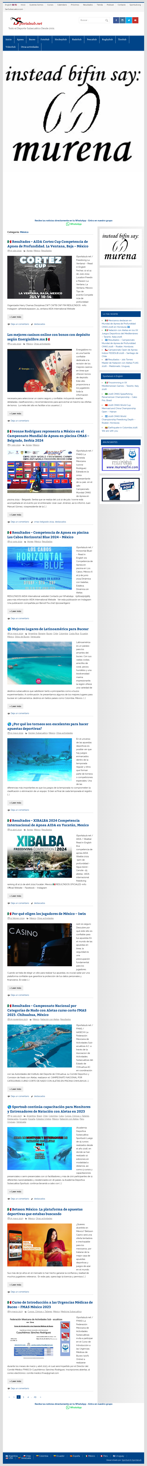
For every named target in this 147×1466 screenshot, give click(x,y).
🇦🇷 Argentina (12, 1456)
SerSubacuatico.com (14, 9)
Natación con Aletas (49, 1019)
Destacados (13, 1119)
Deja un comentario (20, 324)
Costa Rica (74, 633)
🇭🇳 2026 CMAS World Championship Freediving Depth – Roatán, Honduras (119, 419)
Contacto (122, 5)
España (31, 1119)
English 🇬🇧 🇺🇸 (11, 5)
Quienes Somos (36, 5)
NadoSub (77, 39)
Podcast (110, 5)
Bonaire (41, 633)
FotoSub (45, 39)
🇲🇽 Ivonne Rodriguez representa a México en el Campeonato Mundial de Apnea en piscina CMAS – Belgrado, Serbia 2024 (48, 435)
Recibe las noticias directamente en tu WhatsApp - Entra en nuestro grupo (73, 220)
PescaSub (92, 39)
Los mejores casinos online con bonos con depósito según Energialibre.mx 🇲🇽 (48, 336)
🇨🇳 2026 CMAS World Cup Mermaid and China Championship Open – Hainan (119, 408)
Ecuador (84, 633)
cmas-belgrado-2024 (44, 522)
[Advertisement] (73, 195)
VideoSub (11, 47)
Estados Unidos (43, 1119)
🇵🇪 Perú (104, 1456)
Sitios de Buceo (22, 637)
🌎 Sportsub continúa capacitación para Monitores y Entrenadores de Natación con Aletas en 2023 (48, 1108)
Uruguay (11, 1122)
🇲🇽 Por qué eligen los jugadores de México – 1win (46, 913)
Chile (55, 633)
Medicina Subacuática (71, 1311)
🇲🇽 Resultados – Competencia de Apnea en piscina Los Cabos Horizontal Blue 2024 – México (48, 534)
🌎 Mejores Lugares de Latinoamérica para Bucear (48, 629)
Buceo (32, 39)
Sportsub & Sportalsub (131, 1460)
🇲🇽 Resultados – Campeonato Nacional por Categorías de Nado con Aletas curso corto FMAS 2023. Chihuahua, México (46, 1010)
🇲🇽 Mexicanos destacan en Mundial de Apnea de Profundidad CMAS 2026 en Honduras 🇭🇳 (119, 323)
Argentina (32, 633)
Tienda (100, 5)
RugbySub (107, 39)
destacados (39, 324)
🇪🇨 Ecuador (59, 1456)
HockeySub (61, 39)
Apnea (20, 39)
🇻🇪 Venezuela (24, 1458)
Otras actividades (30, 47)
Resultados (88, 5)
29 (35, 1397)
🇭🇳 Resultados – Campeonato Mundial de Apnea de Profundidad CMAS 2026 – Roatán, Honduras (119, 343)
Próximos (75, 5)
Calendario (62, 5)
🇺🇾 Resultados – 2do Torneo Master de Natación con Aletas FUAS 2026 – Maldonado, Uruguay (120, 362)
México (37, 251)
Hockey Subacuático (38, 733)
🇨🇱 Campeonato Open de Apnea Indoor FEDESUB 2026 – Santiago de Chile (120, 353)
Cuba (61, 1116)
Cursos (50, 5)
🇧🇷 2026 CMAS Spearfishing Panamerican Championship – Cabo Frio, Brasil (119, 397)
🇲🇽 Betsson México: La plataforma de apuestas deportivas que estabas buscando (45, 1211)
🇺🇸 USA (9, 1458)
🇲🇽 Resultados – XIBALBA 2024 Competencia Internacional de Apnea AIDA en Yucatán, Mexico (48, 822)
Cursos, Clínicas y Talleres (77, 1116)
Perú (82, 1119)
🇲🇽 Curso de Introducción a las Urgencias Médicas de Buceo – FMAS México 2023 (50, 1304)
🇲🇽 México (90, 1456)
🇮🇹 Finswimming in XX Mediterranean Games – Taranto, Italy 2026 (120, 386)
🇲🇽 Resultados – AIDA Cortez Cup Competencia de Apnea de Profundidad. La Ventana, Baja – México (47, 243)
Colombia (63, 633)
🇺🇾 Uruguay (118, 1456)
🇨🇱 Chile (27, 1456)
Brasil (39, 1116)
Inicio (23, 5)
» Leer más (15, 317)
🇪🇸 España (75, 1456)
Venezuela (35, 637)
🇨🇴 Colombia (42, 1456)
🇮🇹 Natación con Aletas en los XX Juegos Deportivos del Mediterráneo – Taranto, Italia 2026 (120, 333)
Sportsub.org (135, 5)
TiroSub (122, 39)
